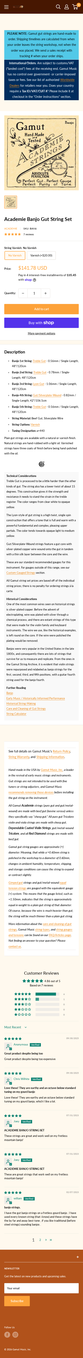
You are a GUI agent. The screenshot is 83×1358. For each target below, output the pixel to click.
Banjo (9, 693)
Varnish (35, 424)
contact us (15, 946)
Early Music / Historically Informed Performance (35, 698)
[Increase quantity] (45, 293)
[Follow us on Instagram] (15, 1335)
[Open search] (58, 6)
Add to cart (41, 309)
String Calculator (16, 713)
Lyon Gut (38, 384)
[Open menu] (6, 7)
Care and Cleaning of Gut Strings (26, 708)
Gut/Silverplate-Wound (47, 395)
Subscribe (17, 1301)
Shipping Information (50, 757)
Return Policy (61, 751)
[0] (75, 6)
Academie (10, 228)
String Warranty (19, 757)
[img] (12, 1038)
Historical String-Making (21, 703)
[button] (22, 994)
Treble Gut (39, 361)
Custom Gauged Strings (20, 572)
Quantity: (10, 293)
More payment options (41, 333)
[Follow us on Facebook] (7, 1335)
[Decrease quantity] (23, 293)
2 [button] (40, 1240)
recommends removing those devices (31, 792)
